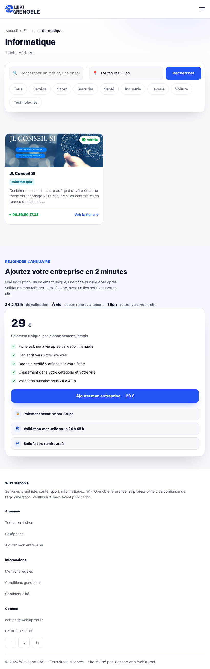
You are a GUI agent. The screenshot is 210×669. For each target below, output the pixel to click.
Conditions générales (22, 582)
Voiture (181, 89)
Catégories (14, 534)
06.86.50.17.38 (25, 214)
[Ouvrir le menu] (202, 9)
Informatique (22, 182)
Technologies (26, 102)
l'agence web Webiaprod (134, 662)
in (37, 642)
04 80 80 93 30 (18, 631)
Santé (109, 89)
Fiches (29, 30)
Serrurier (85, 89)
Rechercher (183, 73)
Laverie (158, 89)
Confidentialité (17, 593)
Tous (18, 89)
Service (39, 89)
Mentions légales (19, 571)
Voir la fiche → (86, 214)
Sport (62, 89)
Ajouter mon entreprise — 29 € (105, 395)
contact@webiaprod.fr (24, 620)
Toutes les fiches (19, 522)
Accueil (12, 30)
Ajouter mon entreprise (24, 545)
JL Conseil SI (22, 173)
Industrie (133, 89)
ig (24, 642)
